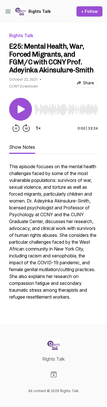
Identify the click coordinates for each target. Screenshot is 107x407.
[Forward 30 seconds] (26, 128)
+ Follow (89, 11)
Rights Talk (40, 11)
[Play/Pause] (20, 109)
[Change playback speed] (38, 128)
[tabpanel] (53, 234)
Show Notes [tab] (22, 147)
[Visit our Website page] (53, 374)
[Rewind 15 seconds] (16, 128)
